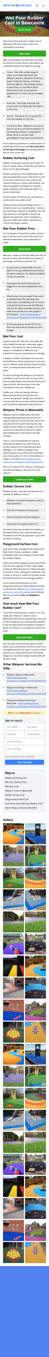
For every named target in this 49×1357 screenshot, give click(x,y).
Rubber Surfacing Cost (16, 777)
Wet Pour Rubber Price (16, 782)
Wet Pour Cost (12, 786)
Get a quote (24, 248)
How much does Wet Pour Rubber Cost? (24, 803)
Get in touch (24, 29)
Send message (24, 762)
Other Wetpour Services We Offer (21, 807)
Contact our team (24, 479)
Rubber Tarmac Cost (14, 795)
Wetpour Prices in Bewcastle (18, 790)
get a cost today (25, 637)
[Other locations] (37, 5)
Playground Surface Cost (17, 799)
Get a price (24, 53)
